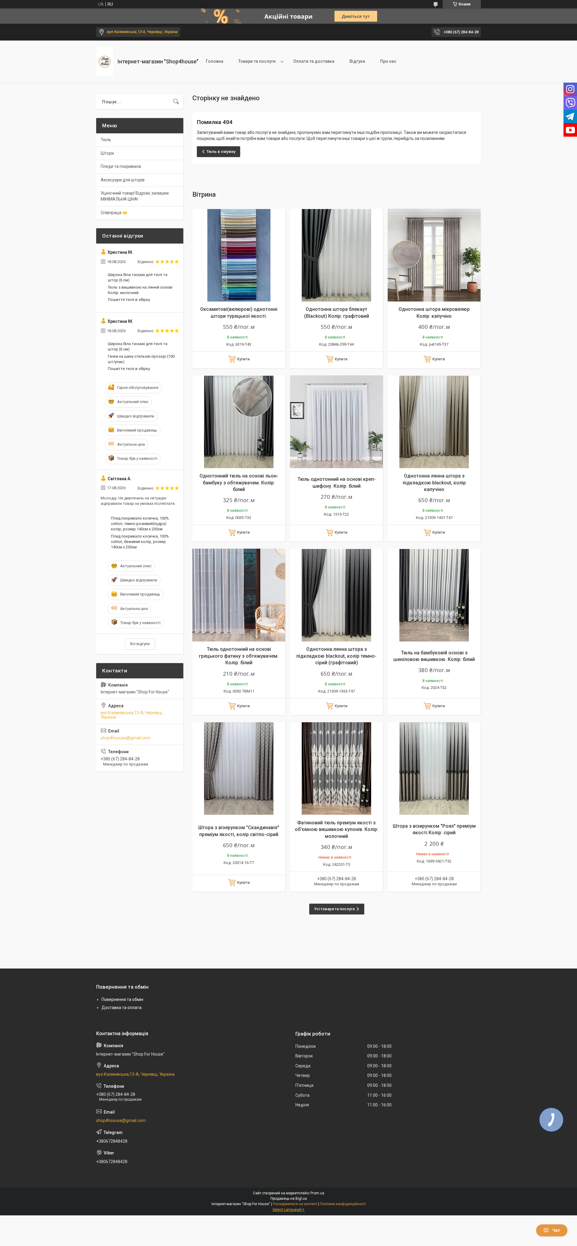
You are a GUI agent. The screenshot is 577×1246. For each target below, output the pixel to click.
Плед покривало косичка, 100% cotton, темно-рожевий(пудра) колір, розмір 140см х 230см (140, 523)
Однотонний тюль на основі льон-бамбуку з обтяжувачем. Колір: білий (239, 482)
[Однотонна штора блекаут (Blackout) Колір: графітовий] (336, 255)
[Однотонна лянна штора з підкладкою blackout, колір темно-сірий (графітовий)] (336, 595)
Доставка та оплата (122, 1007)
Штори (107, 153)
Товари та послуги (257, 61)
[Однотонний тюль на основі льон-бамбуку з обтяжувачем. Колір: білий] (238, 421)
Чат (556, 1230)
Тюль (106, 139)
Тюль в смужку (220, 151)
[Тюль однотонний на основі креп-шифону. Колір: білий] (336, 421)
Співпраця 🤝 (114, 212)
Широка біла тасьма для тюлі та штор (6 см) (137, 277)
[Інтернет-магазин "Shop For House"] (104, 62)
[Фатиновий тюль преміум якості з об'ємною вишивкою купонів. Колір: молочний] (336, 768)
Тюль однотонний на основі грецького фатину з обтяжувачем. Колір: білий (239, 655)
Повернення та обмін (122, 999)
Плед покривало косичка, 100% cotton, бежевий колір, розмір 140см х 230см (140, 541)
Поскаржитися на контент (295, 1204)
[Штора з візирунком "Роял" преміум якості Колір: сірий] (434, 768)
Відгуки (357, 61)
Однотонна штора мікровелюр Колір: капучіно (434, 312)
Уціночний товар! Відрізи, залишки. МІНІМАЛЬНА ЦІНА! (135, 196)
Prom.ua (317, 1193)
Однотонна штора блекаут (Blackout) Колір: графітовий (336, 312)
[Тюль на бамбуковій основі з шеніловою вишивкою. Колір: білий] (434, 595)
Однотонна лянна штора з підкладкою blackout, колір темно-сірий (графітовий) (336, 655)
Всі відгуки (140, 643)
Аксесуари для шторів (123, 179)
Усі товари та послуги (334, 909)
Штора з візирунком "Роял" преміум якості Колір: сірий (434, 829)
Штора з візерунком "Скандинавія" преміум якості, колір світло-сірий (238, 831)
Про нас (388, 61)
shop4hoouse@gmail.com (125, 737)
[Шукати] (176, 102)
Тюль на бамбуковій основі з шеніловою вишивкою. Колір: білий (434, 656)
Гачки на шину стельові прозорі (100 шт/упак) (141, 359)
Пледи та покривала (121, 166)
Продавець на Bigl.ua (288, 1198)
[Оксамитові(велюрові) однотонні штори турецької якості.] (238, 255)
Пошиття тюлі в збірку (129, 299)
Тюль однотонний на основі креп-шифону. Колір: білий (337, 482)
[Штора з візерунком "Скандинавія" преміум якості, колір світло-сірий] (238, 768)
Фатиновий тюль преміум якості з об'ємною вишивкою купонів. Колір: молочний (336, 829)
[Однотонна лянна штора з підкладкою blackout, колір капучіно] (434, 421)
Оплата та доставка (313, 61)
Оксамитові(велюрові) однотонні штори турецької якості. (238, 312)
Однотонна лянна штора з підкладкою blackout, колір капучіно (434, 482)
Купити (243, 359)
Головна (214, 61)
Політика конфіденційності (343, 1204)
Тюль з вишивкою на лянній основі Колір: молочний (140, 290)
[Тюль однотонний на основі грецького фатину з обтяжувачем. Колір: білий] (238, 595)
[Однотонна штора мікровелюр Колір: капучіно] (434, 255)
